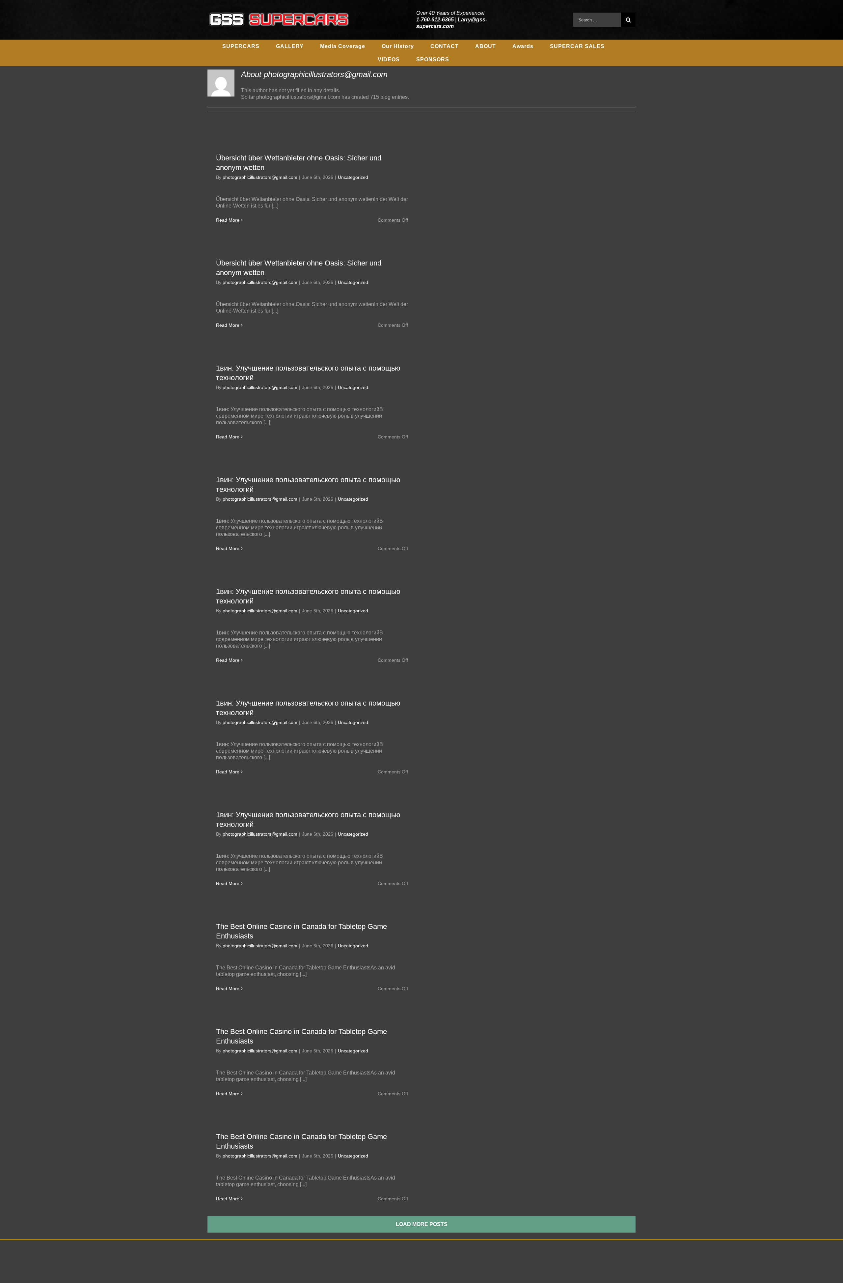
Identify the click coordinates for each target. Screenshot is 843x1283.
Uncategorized (353, 177)
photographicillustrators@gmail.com (260, 177)
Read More (227, 220)
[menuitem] (240, 46)
